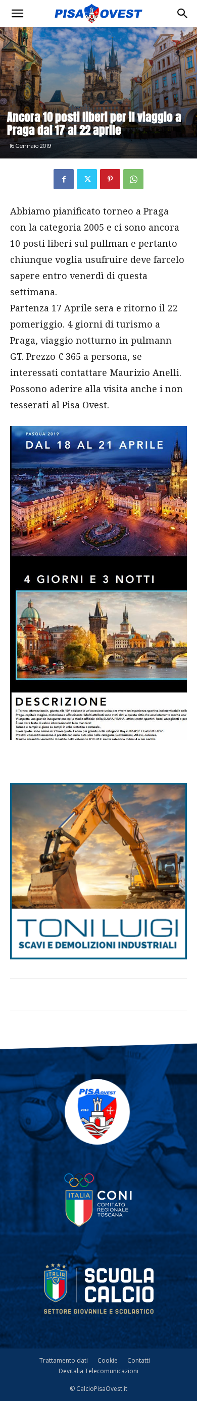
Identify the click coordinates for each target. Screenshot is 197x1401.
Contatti (138, 1360)
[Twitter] (87, 179)
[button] (17, 13)
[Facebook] (64, 179)
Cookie (107, 1360)
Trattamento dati (63, 1360)
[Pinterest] (110, 179)
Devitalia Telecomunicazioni (98, 1371)
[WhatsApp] (133, 179)
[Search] (183, 13)
